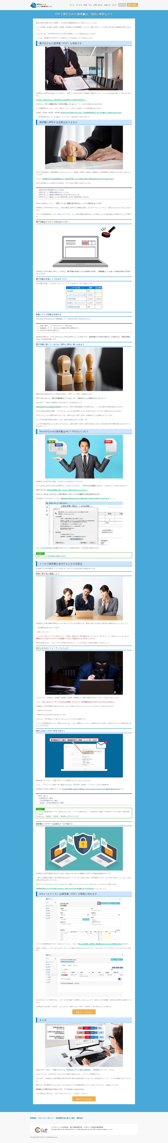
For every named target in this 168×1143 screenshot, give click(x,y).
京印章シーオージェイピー (76, 303)
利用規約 (33, 1118)
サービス (79, 5)
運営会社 (80, 1118)
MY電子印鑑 (71, 299)
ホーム (72, 5)
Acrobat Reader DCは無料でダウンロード (55, 548)
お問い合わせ (98, 5)
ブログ (114, 5)
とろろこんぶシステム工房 (76, 295)
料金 (85, 5)
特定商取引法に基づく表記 (65, 1118)
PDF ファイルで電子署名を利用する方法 (51, 556)
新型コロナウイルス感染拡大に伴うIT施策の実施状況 (72, 1070)
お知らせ (107, 5)
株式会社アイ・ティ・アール (104, 1070)
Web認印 (70, 291)
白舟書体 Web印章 (73, 307)
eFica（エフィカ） (64, 214)
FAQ (90, 5)
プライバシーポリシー (46, 1118)
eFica (44, 5)
